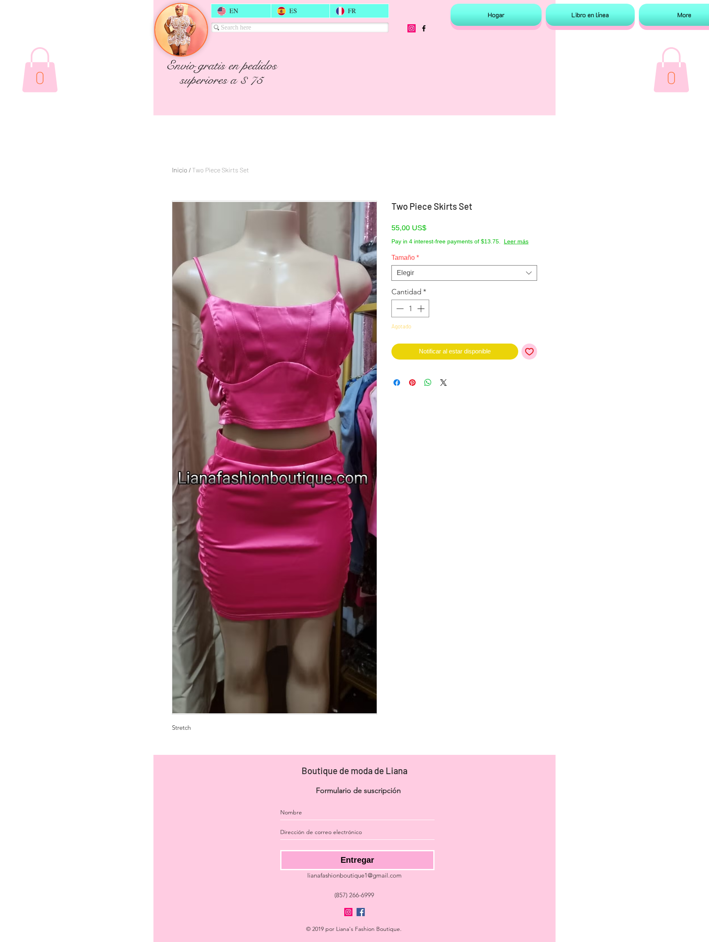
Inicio (180, 170)
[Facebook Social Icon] (361, 912)
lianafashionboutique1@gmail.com (354, 875)
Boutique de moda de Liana (354, 770)
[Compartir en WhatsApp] (428, 391)
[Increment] (421, 316)
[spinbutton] (410, 316)
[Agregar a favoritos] (529, 360)
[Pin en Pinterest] (412, 391)
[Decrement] (399, 316)
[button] (40, 69)
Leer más (456, 249)
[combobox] (464, 281)
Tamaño (405, 265)
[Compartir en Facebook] (397, 391)
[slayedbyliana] (411, 28)
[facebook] (424, 28)
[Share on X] (443, 391)
